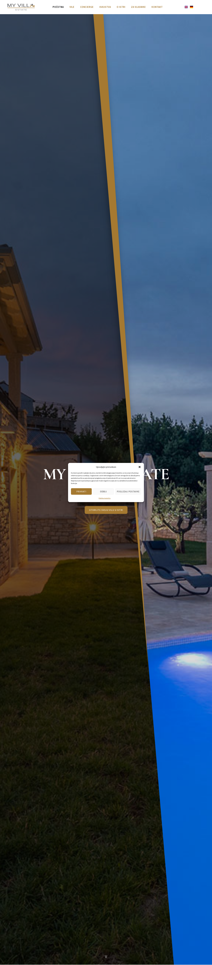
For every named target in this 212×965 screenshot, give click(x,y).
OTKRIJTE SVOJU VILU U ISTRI (106, 510)
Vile (72, 7)
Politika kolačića (104, 498)
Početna (58, 7)
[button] (139, 466)
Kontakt (157, 7)
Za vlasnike (138, 7)
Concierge (87, 7)
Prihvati (81, 491)
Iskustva (105, 7)
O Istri (121, 7)
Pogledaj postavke (128, 491)
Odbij (103, 491)
